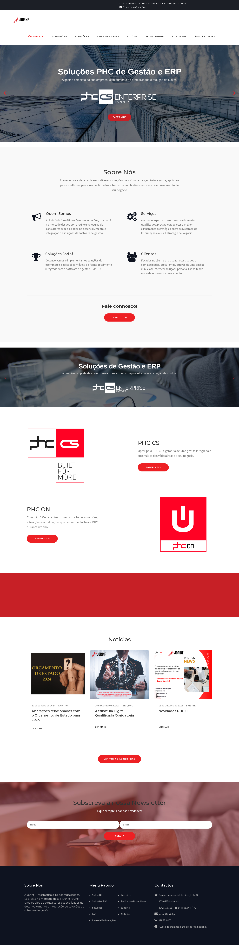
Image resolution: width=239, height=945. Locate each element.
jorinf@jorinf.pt (167, 914)
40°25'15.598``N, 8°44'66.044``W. (177, 907)
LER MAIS (37, 728)
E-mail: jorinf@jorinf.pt (134, 7)
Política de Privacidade (133, 901)
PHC (66, 705)
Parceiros (126, 895)
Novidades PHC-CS (174, 711)
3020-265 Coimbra (169, 901)
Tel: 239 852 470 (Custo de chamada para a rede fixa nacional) (154, 3)
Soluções (97, 907)
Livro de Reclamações (104, 920)
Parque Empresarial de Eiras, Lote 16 (179, 895)
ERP (60, 705)
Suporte (125, 907)
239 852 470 (165, 920)
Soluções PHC (99, 901)
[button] (5, 93)
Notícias (125, 914)
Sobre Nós (98, 895)
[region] (119, 93)
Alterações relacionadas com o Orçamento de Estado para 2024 (56, 715)
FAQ (94, 914)
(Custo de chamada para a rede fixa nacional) (183, 926)
